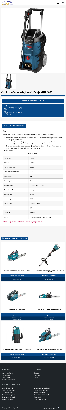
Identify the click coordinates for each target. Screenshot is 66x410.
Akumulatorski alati (8, 388)
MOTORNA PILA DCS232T (17, 310)
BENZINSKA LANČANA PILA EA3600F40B (49, 349)
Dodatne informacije (17, 126)
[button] (58, 3)
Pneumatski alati (39, 392)
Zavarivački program (40, 399)
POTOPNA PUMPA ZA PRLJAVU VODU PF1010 (17, 349)
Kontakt (36, 377)
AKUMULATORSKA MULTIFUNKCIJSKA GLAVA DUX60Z (49, 271)
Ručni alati (37, 397)
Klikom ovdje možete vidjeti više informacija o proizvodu (22, 222)
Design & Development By (50, 408)
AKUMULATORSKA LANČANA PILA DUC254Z (16, 270)
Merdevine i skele (7, 399)
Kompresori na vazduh (9, 397)
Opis (5, 126)
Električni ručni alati (8, 390)
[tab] (5, 126)
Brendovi (37, 375)
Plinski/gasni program (41, 390)
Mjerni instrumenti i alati (42, 388)
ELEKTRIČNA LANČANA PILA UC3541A (49, 310)
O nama (36, 373)
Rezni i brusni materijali (41, 395)
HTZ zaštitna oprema (8, 395)
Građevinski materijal (8, 392)
